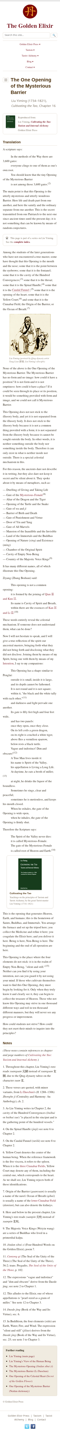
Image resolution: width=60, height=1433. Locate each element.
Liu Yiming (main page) (21, 1356)
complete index (22, 242)
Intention (8, 663)
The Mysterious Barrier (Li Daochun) (28, 1371)
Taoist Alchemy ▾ (30, 55)
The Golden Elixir (30, 25)
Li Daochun (27, 1092)
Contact (41, 1419)
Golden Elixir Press (18, 1415)
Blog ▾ (30, 61)
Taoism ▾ (30, 49)
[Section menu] (6, 80)
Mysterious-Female (31, 495)
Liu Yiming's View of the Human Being (30, 1361)
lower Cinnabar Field (43, 1200)
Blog (30, 1419)
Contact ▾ (30, 67)
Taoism (37, 1415)
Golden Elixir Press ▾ (30, 44)
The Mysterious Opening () (31, 1366)
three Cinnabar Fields (32, 1166)
